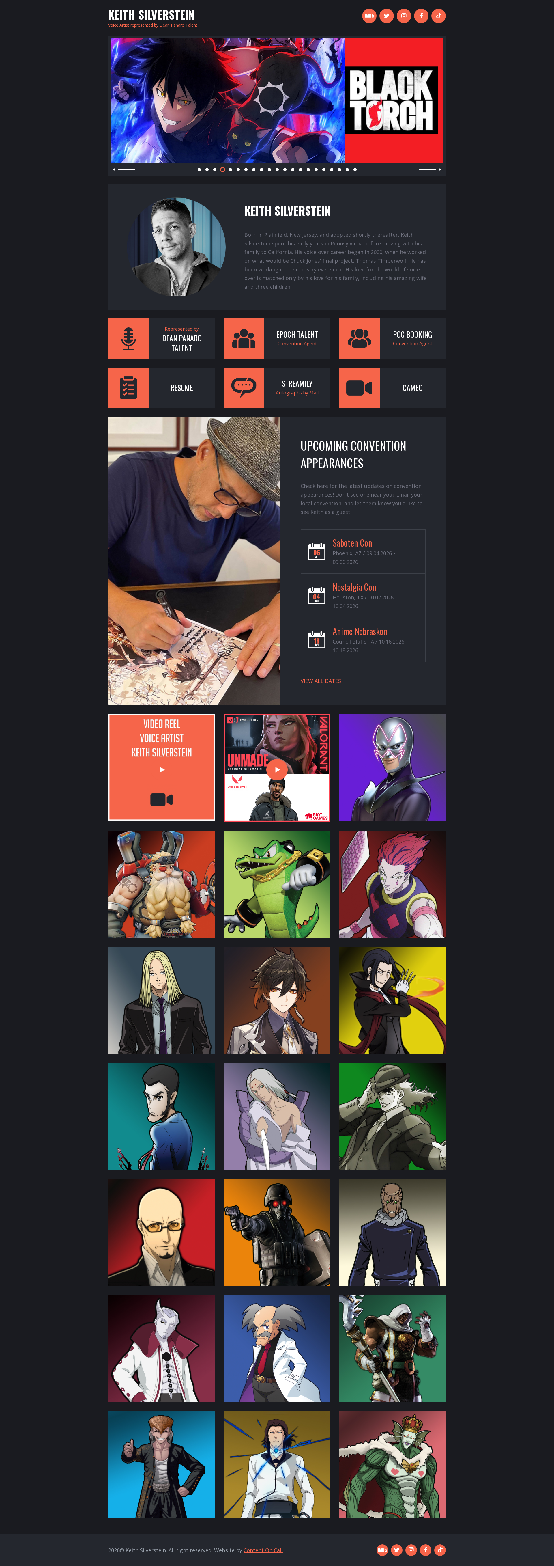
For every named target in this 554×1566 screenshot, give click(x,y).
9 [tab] (261, 169)
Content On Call (263, 1550)
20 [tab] (347, 169)
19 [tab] (339, 169)
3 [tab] (214, 169)
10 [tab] (269, 169)
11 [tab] (277, 169)
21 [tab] (355, 169)
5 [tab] (230, 169)
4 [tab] (222, 169)
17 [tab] (323, 169)
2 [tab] (207, 169)
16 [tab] (316, 169)
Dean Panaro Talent (178, 25)
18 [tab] (331, 169)
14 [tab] (300, 169)
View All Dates (321, 680)
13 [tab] (292, 169)
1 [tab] (199, 169)
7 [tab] (246, 169)
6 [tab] (238, 169)
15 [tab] (308, 169)
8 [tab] (253, 169)
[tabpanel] (277, 100)
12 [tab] (284, 169)
